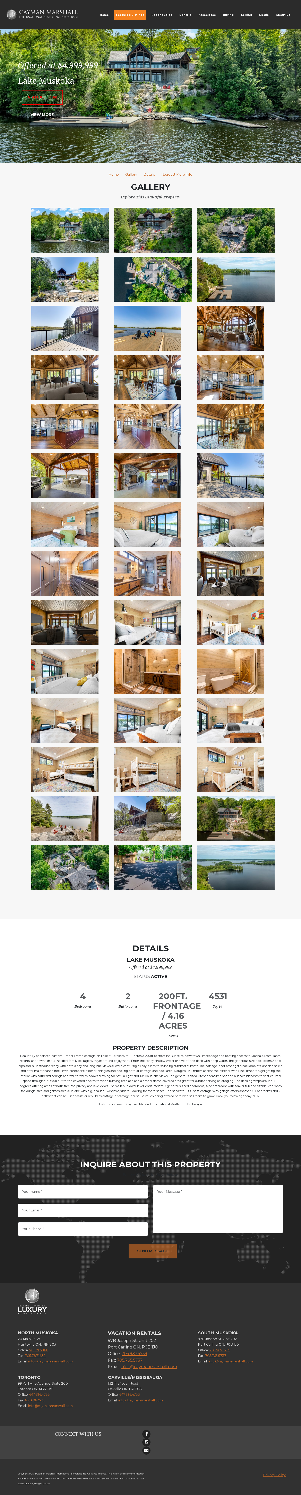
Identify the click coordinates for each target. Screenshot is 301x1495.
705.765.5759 (219, 1350)
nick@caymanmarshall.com (149, 1366)
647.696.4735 (35, 1400)
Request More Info (176, 174)
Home (114, 174)
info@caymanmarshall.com (50, 1361)
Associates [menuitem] (207, 14)
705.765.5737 (130, 1360)
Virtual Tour (42, 97)
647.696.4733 (39, 1395)
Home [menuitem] (104, 14)
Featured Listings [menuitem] (130, 14)
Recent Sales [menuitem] (162, 14)
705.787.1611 (38, 1350)
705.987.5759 (134, 1353)
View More (42, 114)
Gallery (131, 174)
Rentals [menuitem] (185, 14)
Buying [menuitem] (228, 14)
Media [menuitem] (264, 14)
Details (149, 174)
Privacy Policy (274, 1475)
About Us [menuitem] (283, 14)
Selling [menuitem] (246, 14)
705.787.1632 (35, 1356)
